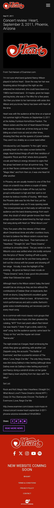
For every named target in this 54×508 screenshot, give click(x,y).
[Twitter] (21, 453)
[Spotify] (39, 453)
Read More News (14, 428)
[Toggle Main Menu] (48, 5)
